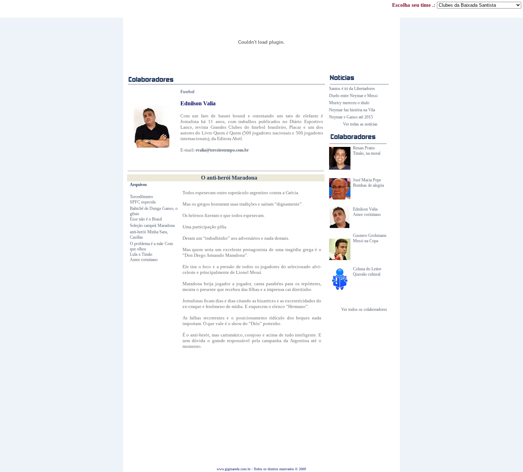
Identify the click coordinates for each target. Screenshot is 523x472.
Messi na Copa (365, 240)
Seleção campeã (143, 225)
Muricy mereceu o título (349, 102)
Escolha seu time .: (414, 5)
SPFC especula (142, 202)
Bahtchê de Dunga (145, 208)
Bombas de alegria (368, 185)
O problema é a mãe (146, 243)
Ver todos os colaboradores (364, 309)
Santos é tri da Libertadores (352, 88)
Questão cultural (366, 274)
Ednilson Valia (365, 209)
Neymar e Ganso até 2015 (351, 117)
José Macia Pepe (367, 179)
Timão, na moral (366, 153)
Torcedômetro (141, 196)
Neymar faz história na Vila (352, 109)
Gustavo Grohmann (369, 235)
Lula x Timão (141, 254)
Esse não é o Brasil (146, 219)
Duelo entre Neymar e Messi (353, 95)
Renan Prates (364, 147)
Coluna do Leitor (367, 268)
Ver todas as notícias (360, 124)
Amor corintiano (367, 214)
